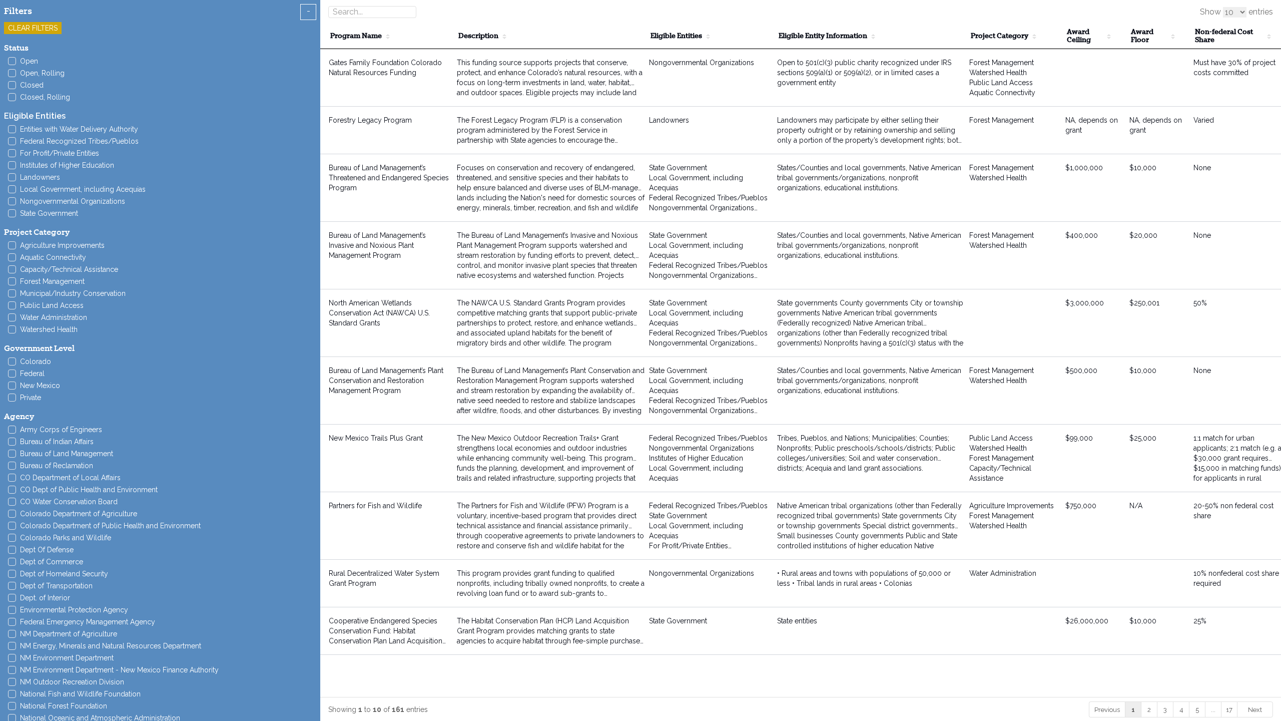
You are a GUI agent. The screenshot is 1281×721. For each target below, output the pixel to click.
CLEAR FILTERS (33, 28)
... (1213, 709)
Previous (1107, 709)
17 (1229, 709)
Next (1255, 709)
